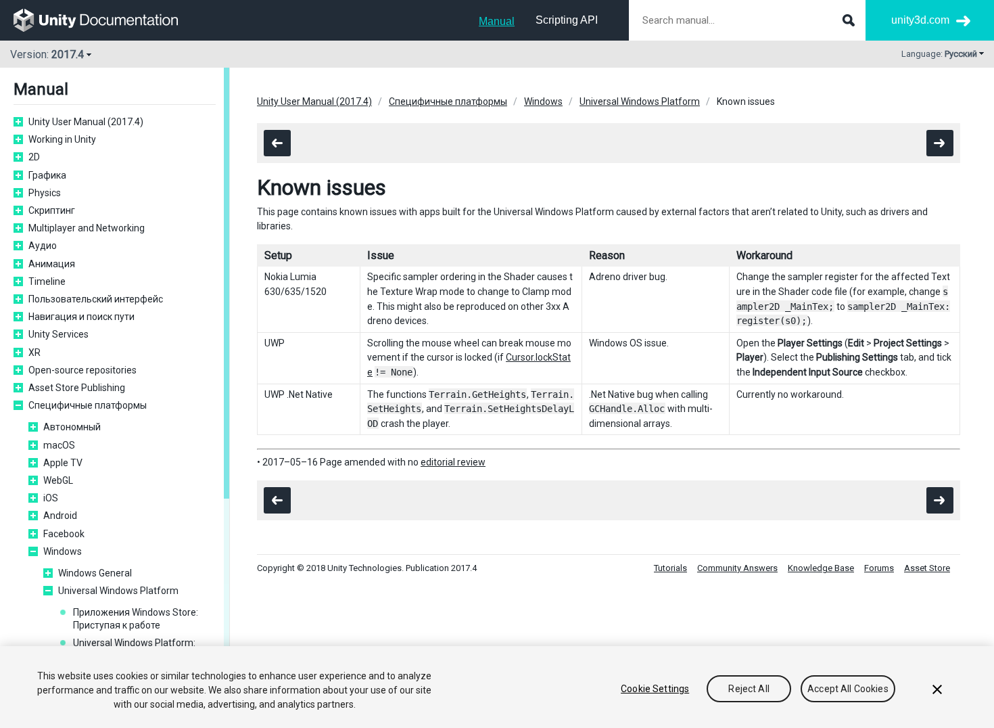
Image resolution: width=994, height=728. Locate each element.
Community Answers (737, 568)
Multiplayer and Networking (86, 228)
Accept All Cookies (848, 688)
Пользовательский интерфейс (95, 299)
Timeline (47, 281)
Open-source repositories (82, 370)
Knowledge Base (821, 568)
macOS (59, 445)
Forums (879, 568)
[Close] (937, 689)
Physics (44, 192)
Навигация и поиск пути (81, 316)
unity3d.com (920, 20)
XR (34, 352)
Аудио (42, 245)
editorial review (453, 462)
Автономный (72, 427)
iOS (50, 498)
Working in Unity (62, 139)
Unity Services (58, 334)
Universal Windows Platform (118, 590)
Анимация (51, 263)
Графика (47, 175)
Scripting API (567, 20)
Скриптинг (51, 210)
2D (34, 157)
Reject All (748, 688)
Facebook (64, 533)
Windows (62, 551)
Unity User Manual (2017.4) (85, 121)
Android (60, 515)
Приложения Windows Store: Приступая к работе (135, 618)
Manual (497, 21)
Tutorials (670, 568)
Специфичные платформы (87, 405)
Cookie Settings (655, 688)
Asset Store (927, 568)
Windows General (95, 573)
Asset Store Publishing (76, 387)
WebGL (58, 480)
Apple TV (62, 462)
